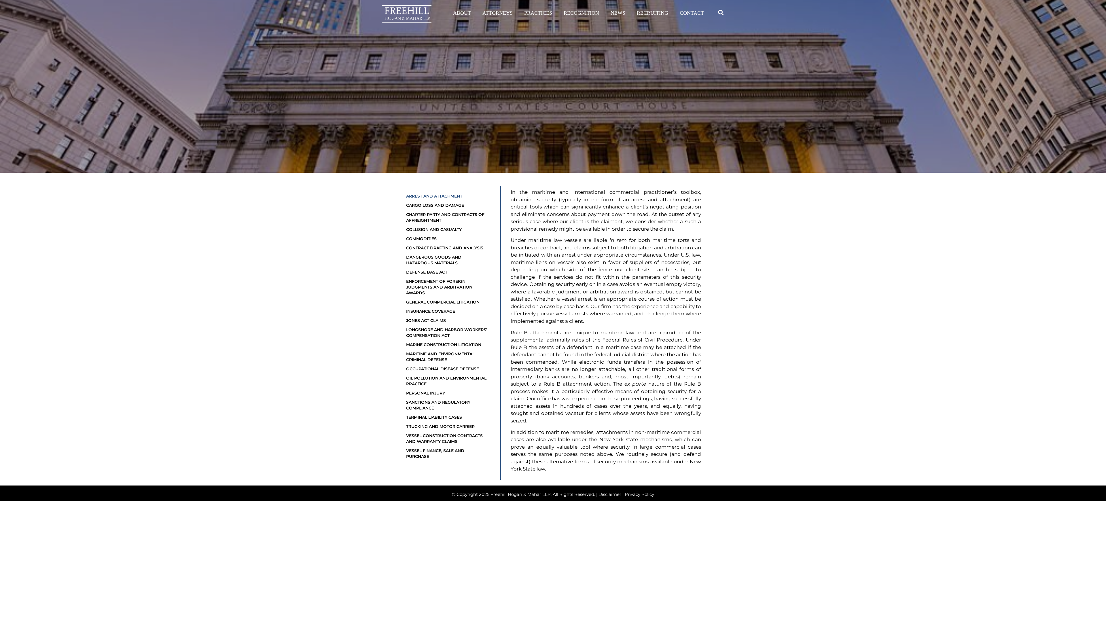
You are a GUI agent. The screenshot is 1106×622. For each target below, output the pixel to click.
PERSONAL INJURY (425, 393)
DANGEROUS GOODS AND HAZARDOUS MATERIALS (433, 260)
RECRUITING (652, 13)
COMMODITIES (421, 238)
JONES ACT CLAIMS (426, 320)
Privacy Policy (639, 494)
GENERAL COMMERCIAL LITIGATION (443, 302)
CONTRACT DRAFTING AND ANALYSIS (444, 248)
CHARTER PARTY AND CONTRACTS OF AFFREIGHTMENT (445, 217)
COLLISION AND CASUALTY (434, 229)
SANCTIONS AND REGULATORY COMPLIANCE (438, 405)
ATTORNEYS (497, 13)
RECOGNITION (581, 13)
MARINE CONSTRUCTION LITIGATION (443, 344)
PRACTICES (538, 13)
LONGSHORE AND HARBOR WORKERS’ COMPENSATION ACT (446, 332)
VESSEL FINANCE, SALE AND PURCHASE (435, 453)
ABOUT (462, 13)
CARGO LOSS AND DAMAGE (435, 205)
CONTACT (692, 13)
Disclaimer (610, 494)
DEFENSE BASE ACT (426, 272)
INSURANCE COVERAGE (430, 311)
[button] (721, 12)
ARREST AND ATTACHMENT (434, 196)
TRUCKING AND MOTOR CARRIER (440, 426)
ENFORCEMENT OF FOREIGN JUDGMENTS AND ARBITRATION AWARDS (439, 287)
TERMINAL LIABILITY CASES (434, 417)
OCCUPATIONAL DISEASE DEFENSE (442, 368)
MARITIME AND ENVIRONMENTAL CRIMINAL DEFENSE (440, 356)
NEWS (618, 13)
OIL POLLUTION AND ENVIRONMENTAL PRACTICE (446, 381)
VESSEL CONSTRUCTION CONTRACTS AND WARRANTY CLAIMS (444, 438)
